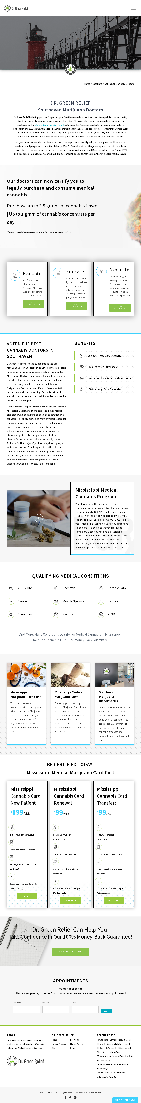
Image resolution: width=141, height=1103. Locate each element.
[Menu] (133, 8)
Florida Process (76, 1044)
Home (54, 1039)
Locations (74, 1039)
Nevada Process (59, 1044)
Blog (54, 1048)
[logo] (34, 8)
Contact (73, 1048)
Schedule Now (127, 1100)
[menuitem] (133, 8)
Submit (106, 1011)
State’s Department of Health (49, 124)
